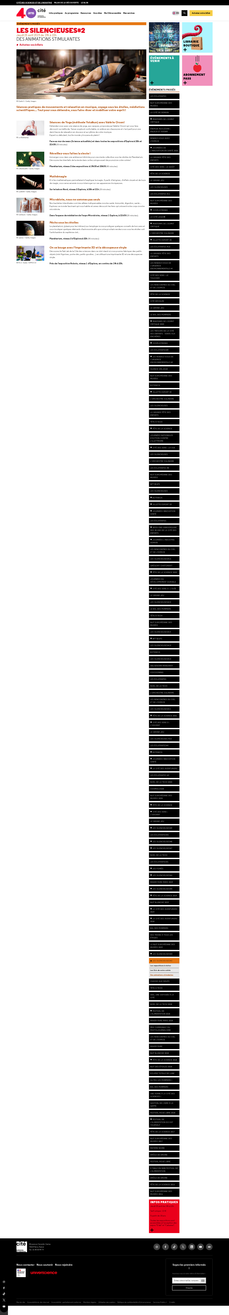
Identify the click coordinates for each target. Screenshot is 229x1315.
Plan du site (20, 1302)
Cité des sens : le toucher (159, 276)
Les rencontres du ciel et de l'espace (162, 286)
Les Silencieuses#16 (160, 559)
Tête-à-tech (156, 422)
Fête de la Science (162, 428)
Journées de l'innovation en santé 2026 (164, 149)
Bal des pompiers (159, 928)
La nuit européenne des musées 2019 (162, 945)
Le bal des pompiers (160, 314)
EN (177, 13)
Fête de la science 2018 (165, 1060)
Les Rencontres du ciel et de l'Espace (162, 1038)
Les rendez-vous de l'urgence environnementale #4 (161, 266)
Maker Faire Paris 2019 (161, 882)
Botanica (155, 385)
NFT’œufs (157, 638)
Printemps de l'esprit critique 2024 (162, 322)
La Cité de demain (159, 112)
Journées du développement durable (163, 580)
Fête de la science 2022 (165, 572)
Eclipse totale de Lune (162, 1073)
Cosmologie (157, 788)
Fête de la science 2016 (162, 1184)
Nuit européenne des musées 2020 (161, 796)
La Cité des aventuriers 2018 (163, 920)
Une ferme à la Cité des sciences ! (162, 1095)
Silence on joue (159, 369)
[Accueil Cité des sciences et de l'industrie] (21, 1247)
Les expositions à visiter (160, 965)
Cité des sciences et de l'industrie (34, 2)
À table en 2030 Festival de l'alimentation (164, 1169)
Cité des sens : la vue (164, 447)
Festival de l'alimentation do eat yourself (161, 1122)
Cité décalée (157, 301)
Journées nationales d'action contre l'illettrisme (161, 438)
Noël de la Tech (158, 686)
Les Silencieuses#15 (160, 602)
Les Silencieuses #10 (161, 738)
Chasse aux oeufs (159, 981)
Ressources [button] (86, 13)
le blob (84, 2)
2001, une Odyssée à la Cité (162, 996)
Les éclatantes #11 (160, 194)
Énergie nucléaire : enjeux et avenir (160, 130)
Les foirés (158, 868)
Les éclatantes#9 (159, 350)
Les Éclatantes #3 (159, 775)
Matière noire (157, 1148)
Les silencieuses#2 (50, 30)
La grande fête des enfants (160, 254)
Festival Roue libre (160, 1161)
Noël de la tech (158, 855)
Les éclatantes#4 (159, 745)
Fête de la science (160, 173)
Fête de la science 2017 (162, 1131)
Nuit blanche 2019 (159, 902)
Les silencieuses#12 (160, 659)
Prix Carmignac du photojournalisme (160, 1028)
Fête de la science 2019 (165, 895)
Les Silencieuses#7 (162, 848)
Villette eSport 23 (162, 504)
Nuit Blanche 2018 (159, 1053)
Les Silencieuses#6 (162, 875)
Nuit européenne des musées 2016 (161, 1192)
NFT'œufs (155, 484)
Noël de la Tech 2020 (161, 782)
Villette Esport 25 (162, 240)
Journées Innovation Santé (162, 760)
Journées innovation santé (162, 512)
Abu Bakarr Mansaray (161, 665)
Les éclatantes (158, 520)
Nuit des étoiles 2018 (161, 1066)
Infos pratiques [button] (56, 13)
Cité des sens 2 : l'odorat (159, 723)
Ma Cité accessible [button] (112, 13)
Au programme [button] (71, 13)
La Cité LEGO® (157, 217)
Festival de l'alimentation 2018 (160, 1012)
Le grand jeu (157, 595)
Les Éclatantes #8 (159, 468)
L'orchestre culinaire (162, 399)
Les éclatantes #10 (160, 246)
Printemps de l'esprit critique (162, 120)
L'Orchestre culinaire (162, 233)
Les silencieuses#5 (162, 889)
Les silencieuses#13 (160, 645)
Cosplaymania (160, 210)
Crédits (172, 1302)
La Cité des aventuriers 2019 (163, 910)
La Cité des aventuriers (165, 768)
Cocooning (156, 672)
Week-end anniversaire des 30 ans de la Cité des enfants (163, 530)
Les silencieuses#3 (162, 954)
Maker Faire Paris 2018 (161, 1020)
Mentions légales (89, 1302)
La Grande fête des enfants (160, 158)
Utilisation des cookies (106, 1302)
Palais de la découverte (66, 2)
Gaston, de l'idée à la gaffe (161, 1104)
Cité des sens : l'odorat (159, 813)
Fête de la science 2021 (165, 715)
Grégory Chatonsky (161, 565)
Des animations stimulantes (48, 39)
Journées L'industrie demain (162, 541)
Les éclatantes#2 (159, 835)
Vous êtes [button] (97, 13)
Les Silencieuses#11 (160, 709)
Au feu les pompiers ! (161, 1080)
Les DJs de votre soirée (160, 970)
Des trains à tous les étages (161, 936)
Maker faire (156, 1046)
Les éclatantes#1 (159, 862)
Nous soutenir (45, 1264)
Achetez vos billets (31, 44)
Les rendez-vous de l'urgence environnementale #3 (161, 359)
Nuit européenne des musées (161, 104)
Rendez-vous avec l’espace (160, 139)
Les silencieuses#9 (162, 828)
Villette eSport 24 (162, 392)
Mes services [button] (129, 13)
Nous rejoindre (63, 1264)
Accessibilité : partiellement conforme (66, 1302)
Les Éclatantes (158, 96)
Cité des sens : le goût (162, 167)
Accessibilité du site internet (38, 1302)
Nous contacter (25, 1264)
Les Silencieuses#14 (160, 632)
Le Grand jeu (157, 180)
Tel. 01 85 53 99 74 (36, 1249)
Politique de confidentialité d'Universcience (134, 1302)
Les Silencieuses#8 (162, 841)
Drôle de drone (159, 1155)
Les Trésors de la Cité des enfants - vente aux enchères (162, 334)
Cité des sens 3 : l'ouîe (164, 588)
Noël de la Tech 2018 (161, 1004)
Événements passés (28, 24)
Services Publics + (160, 1302)
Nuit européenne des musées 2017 (161, 1139)
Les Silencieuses (159, 187)
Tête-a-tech (156, 988)
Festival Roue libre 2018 (162, 1112)
